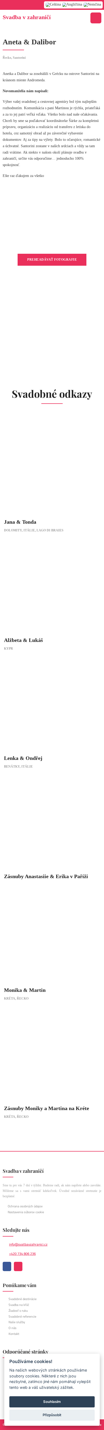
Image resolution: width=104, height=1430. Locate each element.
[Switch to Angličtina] (72, 5)
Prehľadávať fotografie (52, 259)
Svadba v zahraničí (27, 17)
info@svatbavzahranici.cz (28, 1244)
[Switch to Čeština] (53, 5)
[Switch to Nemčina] (92, 5)
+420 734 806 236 (22, 1253)
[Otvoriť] (95, 17)
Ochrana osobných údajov (25, 1206)
